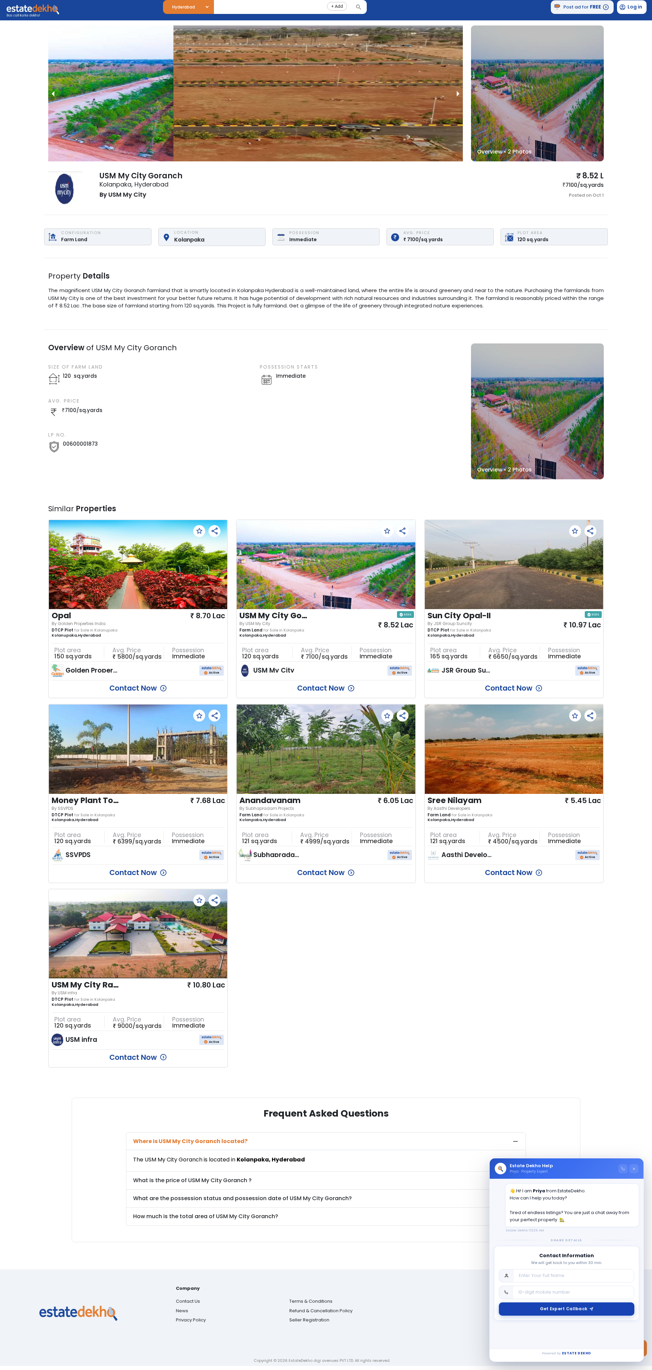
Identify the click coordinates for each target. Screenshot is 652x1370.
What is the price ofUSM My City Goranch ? (192, 1180)
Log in (635, 6)
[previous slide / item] (53, 93)
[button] (337, 6)
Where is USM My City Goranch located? (190, 1141)
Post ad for (582, 6)
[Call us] (623, 1168)
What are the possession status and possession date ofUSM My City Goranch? (242, 1198)
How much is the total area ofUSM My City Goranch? (205, 1216)
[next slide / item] (458, 93)
